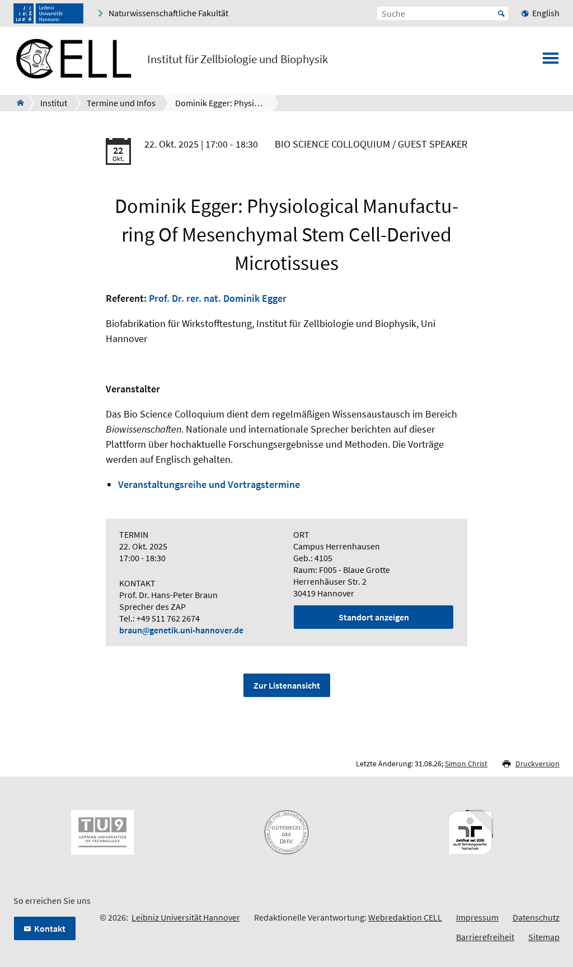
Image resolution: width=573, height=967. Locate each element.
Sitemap (544, 936)
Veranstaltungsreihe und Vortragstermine (209, 484)
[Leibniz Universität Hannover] (48, 13)
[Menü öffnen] (551, 61)
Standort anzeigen (374, 617)
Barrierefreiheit (485, 936)
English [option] (546, 12)
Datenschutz (536, 917)
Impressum (477, 917)
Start (501, 13)
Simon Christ (466, 764)
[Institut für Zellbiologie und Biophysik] (17, 103)
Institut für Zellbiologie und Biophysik (237, 59)
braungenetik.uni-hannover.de (181, 630)
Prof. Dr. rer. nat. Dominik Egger (217, 298)
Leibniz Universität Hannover (185, 917)
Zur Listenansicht (286, 685)
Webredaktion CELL (405, 917)
